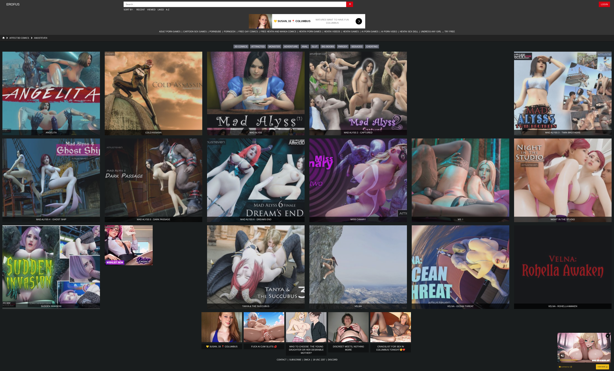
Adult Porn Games (170, 31)
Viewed (151, 9)
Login (604, 4)
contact (282, 360)
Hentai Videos (332, 31)
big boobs (328, 46)
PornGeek (230, 31)
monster (274, 46)
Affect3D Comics (19, 38)
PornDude (215, 31)
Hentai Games (351, 31)
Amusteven (40, 38)
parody (342, 46)
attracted (258, 46)
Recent (140, 9)
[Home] (3, 38)
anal (305, 46)
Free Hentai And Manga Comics (278, 31)
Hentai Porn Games (310, 31)
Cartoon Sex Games (195, 31)
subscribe (295, 360)
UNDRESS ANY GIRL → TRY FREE (438, 31)
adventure (291, 46)
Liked (161, 9)
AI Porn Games (370, 31)
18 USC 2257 (319, 360)
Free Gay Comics (248, 31)
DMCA (307, 360)
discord (332, 360)
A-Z (167, 9)
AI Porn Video (389, 31)
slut (315, 46)
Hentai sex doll (409, 31)
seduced (356, 46)
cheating (372, 46)
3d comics (241, 46)
